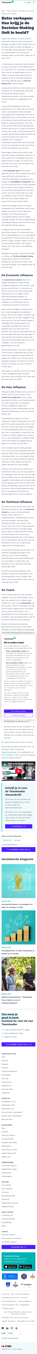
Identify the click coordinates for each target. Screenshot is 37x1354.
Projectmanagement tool (10, 1305)
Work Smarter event (9, 1150)
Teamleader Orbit (8, 1105)
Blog (3, 11)
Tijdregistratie (24, 1305)
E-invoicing (5, 1294)
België (14, 702)
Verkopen (18, 840)
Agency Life (6, 1157)
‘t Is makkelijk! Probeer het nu (18, 849)
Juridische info (7, 1215)
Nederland (21, 702)
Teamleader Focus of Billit (26, 1321)
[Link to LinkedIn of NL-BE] (7, 1328)
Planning (5, 1078)
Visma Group (6, 1349)
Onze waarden (7, 1189)
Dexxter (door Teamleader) (12, 1112)
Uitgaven (5, 1064)
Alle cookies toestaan (18, 711)
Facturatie (24, 1297)
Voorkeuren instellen (19, 715)
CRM (3, 1057)
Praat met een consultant (11, 1238)
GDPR (4, 1226)
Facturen (5, 1060)
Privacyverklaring (8, 1219)
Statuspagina (7, 1176)
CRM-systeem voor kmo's (10, 1297)
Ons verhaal (6, 1185)
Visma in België (17, 1349)
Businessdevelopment (9, 844)
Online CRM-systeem (22, 1294)
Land (3, 1333)
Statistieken (6, 1075)
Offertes (5, 1068)
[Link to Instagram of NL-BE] (12, 1328)
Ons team (5, 1192)
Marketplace (6, 1146)
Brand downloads (8, 1196)
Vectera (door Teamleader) (12, 1116)
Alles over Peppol (8, 1135)
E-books (5, 1132)
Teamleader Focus (8, 1101)
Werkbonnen (6, 1086)
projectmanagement (24, 1301)
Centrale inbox (7, 1089)
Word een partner (8, 1235)
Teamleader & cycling (10, 1203)
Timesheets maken (8, 1308)
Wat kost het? (7, 1119)
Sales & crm (7, 840)
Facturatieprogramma (9, 1301)
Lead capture (7, 1082)
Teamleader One (8, 1109)
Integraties (6, 1093)
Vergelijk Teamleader (9, 1142)
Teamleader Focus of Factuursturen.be (15, 1317)
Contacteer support (9, 1165)
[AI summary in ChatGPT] (16, 1328)
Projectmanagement (9, 1071)
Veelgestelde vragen (9, 1169)
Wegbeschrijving (8, 1206)
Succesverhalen (8, 1139)
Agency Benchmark (9, 1153)
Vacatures (5, 1199)
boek (3, 758)
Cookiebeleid (6, 1222)
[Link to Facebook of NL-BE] (3, 1328)
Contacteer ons (17, 1247)
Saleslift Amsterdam (9, 752)
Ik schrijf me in (17, 826)
